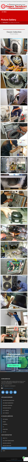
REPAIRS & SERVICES (7, 443)
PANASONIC (5, 429)
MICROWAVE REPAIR (7, 408)
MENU (5, 12)
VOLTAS (4, 431)
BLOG (4, 450)
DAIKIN (4, 421)
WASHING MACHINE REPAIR (8, 400)
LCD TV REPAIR (6, 410)
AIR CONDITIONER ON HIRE (8, 440)
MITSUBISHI (5, 419)
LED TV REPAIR (6, 413)
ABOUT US (5, 438)
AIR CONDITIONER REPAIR (8, 403)
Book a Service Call (14, 365)
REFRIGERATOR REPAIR (7, 405)
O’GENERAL (5, 424)
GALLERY (4, 448)
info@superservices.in (8, 388)
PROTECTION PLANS (7, 445)
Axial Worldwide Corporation (16, 460)
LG (3, 426)
